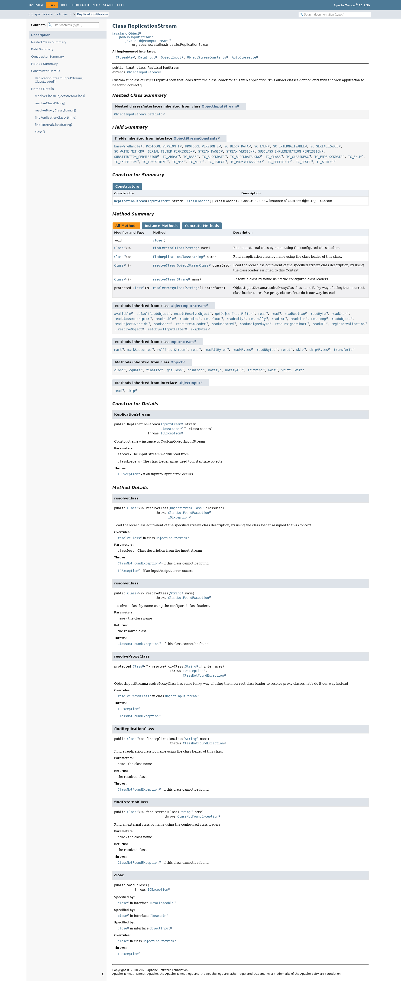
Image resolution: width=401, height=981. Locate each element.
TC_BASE (189, 157)
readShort (161, 324)
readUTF (318, 324)
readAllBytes (215, 350)
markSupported (139, 350)
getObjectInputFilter (233, 314)
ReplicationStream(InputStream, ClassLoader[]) (59, 79)
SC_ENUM (260, 146)
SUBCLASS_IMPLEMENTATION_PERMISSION (289, 151)
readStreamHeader (191, 324)
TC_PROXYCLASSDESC (246, 162)
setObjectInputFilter (166, 329)
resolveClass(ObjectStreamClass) (60, 96)
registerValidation (348, 324)
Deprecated (80, 5)
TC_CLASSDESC (297, 157)
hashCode (195, 370)
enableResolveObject (191, 314)
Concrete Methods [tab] (202, 226)
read (261, 314)
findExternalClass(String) (53, 125)
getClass (174, 370)
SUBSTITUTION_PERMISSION (135, 157)
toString (255, 370)
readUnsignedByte (254, 324)
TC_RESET (303, 162)
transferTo (343, 350)
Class (118, 248)
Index (96, 5)
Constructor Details (45, 71)
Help (120, 5)
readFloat (212, 319)
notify (213, 370)
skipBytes (199, 329)
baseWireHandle (127, 146)
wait (272, 370)
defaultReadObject (152, 314)
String (191, 248)
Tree (64, 5)
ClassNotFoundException (188, 513)
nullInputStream (171, 350)
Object (177, 362)
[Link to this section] (170, 95)
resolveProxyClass (168, 288)
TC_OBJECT (216, 162)
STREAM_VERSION (239, 151)
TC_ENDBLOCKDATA (328, 157)
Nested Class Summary (48, 42)
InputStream (158, 201)
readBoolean (295, 314)
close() (40, 132)
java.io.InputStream (135, 37)
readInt (278, 319)
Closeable (124, 57)
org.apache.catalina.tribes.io (50, 14)
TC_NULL (195, 162)
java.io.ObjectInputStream (147, 41)
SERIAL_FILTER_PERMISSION (170, 151)
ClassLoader (197, 201)
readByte (318, 314)
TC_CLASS (273, 157)
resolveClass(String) (50, 103)
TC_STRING (325, 162)
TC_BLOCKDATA (213, 157)
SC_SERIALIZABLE (324, 146)
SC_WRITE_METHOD (128, 151)
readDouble (164, 319)
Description (40, 35)
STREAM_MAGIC (209, 151)
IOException (171, 433)
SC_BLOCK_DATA (236, 146)
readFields (189, 319)
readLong (318, 319)
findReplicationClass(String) (55, 117)
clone (118, 370)
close (157, 240)
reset (285, 350)
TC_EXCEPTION (125, 162)
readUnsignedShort (291, 324)
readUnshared (222, 324)
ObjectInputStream (143, 72)
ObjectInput (171, 57)
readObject (341, 319)
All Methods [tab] (126, 226)
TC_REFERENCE (279, 162)
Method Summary (44, 63)
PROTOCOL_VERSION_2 (202, 146)
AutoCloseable (244, 57)
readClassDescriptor (131, 319)
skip (300, 350)
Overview (36, 5)
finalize (153, 370)
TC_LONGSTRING (154, 162)
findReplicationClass (171, 257)
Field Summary (42, 49)
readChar (338, 314)
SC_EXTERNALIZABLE (289, 146)
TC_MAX (177, 162)
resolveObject (130, 329)
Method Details (42, 89)
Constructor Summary (47, 56)
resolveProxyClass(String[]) (55, 110)
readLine (297, 319)
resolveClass (164, 265)
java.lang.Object (125, 33)
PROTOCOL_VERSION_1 (162, 146)
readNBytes (241, 350)
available (122, 314)
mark (118, 350)
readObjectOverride (131, 324)
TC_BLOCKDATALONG (245, 157)
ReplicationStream (92, 14)
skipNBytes (318, 350)
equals (134, 370)
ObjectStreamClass (192, 265)
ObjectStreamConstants (206, 57)
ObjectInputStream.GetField (138, 114)
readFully (234, 319)
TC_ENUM (354, 157)
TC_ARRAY (170, 157)
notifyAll (233, 370)
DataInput (146, 57)
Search (108, 5)
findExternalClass (168, 248)
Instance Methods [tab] (161, 226)
